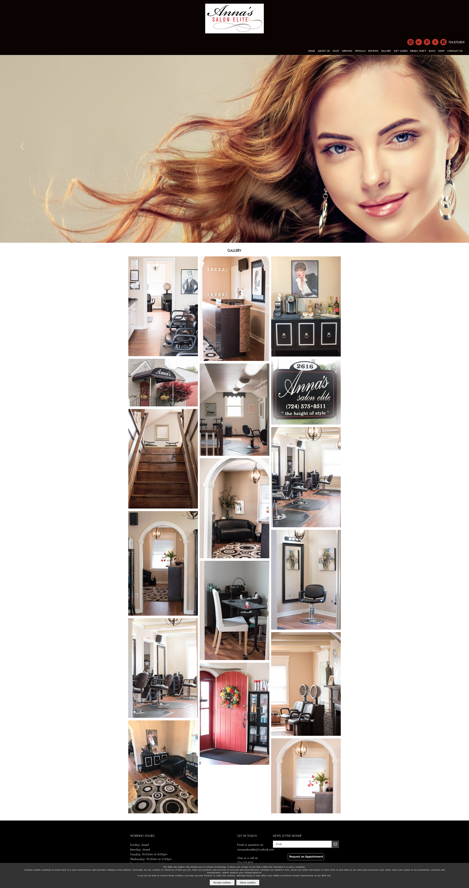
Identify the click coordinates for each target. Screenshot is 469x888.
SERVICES (347, 51)
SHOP (441, 51)
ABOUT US (324, 51)
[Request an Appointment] (306, 859)
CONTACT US (455, 51)
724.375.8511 (456, 42)
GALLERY (386, 51)
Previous (22, 146)
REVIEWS (373, 51)
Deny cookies (248, 882)
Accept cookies (222, 882)
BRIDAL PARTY (418, 51)
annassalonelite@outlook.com (255, 849)
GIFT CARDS (401, 51)
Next (446, 146)
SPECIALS (360, 51)
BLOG (432, 51)
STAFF (336, 51)
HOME (311, 51)
